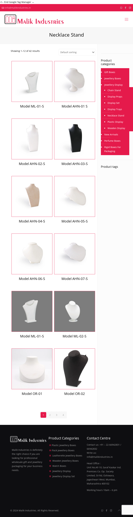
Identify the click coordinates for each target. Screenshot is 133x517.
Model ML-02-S (74, 336)
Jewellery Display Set (63, 476)
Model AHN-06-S (32, 278)
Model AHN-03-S (74, 163)
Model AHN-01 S (75, 106)
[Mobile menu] (126, 19)
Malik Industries (27, 510)
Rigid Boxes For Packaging (112, 149)
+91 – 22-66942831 (110, 444)
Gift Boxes (109, 72)
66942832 (92, 448)
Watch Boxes (59, 465)
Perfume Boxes (112, 140)
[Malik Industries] (34, 19)
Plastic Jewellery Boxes (64, 445)
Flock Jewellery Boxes (63, 450)
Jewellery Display (113, 84)
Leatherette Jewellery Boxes (67, 455)
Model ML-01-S (32, 106)
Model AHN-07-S (74, 278)
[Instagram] (130, 7)
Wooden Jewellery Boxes (65, 460)
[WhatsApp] (121, 7)
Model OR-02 (74, 393)
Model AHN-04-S (32, 221)
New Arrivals (111, 134)
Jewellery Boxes (112, 78)
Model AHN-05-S (74, 221)
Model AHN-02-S (32, 163)
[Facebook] (125, 7)
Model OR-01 (32, 393)
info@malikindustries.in (18, 7)
